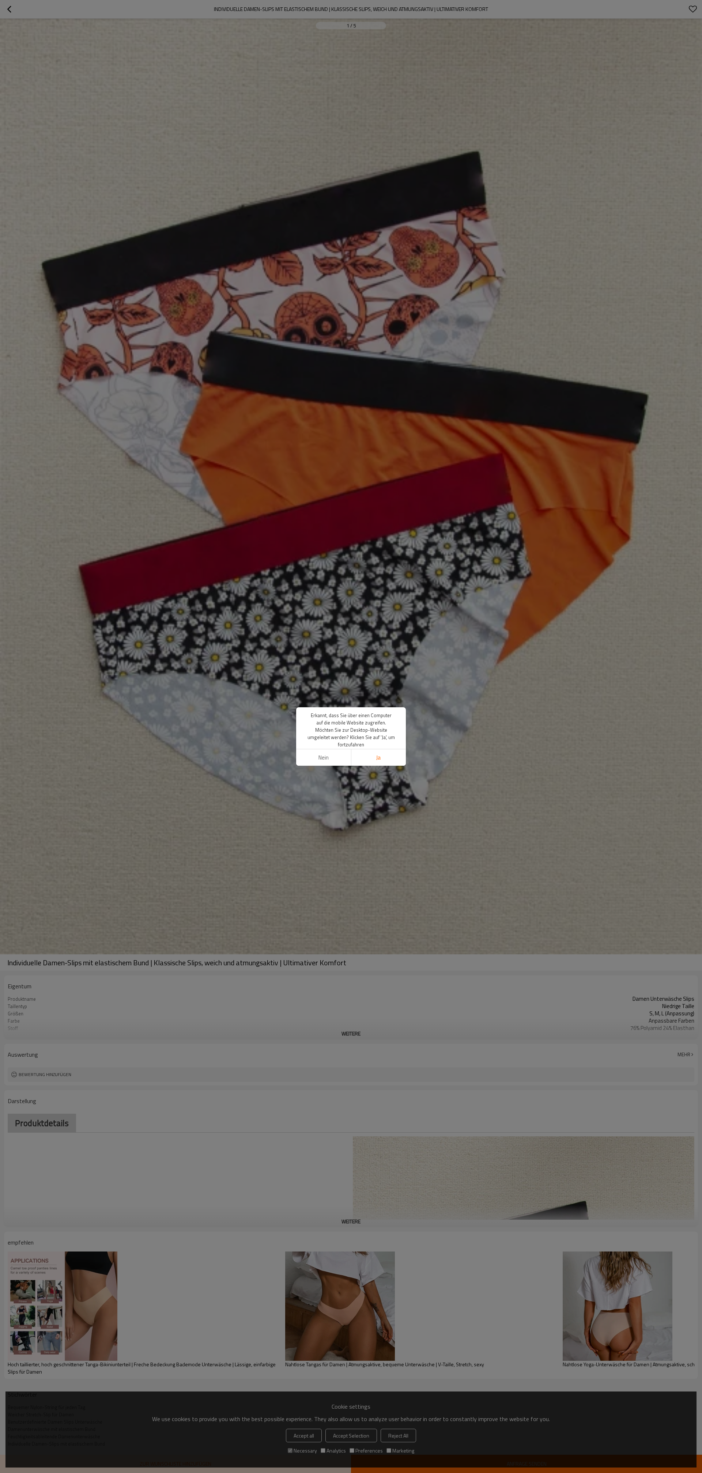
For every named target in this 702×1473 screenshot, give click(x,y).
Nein (323, 757)
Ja (378, 757)
